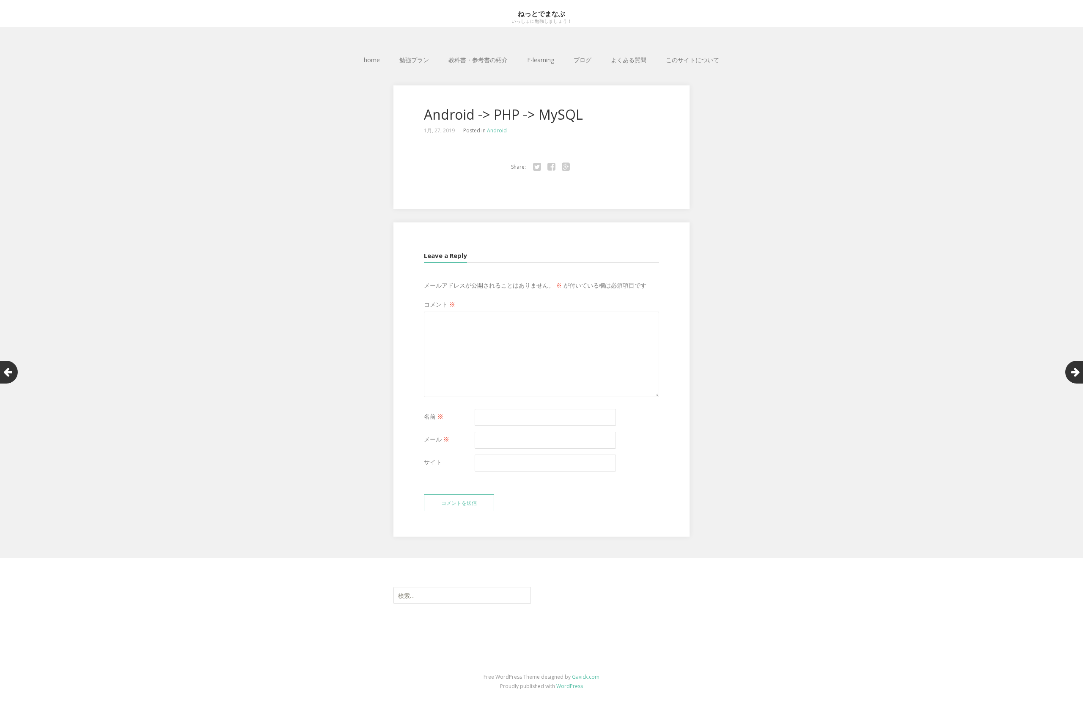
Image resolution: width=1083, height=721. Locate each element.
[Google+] (565, 167)
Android (497, 130)
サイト (433, 462)
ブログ (582, 60)
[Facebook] (551, 167)
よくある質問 (628, 60)
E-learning (540, 60)
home (372, 60)
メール (436, 439)
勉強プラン (414, 60)
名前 (433, 416)
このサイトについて (692, 60)
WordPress (569, 686)
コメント (439, 304)
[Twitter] (537, 167)
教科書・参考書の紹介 (478, 60)
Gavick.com (585, 676)
